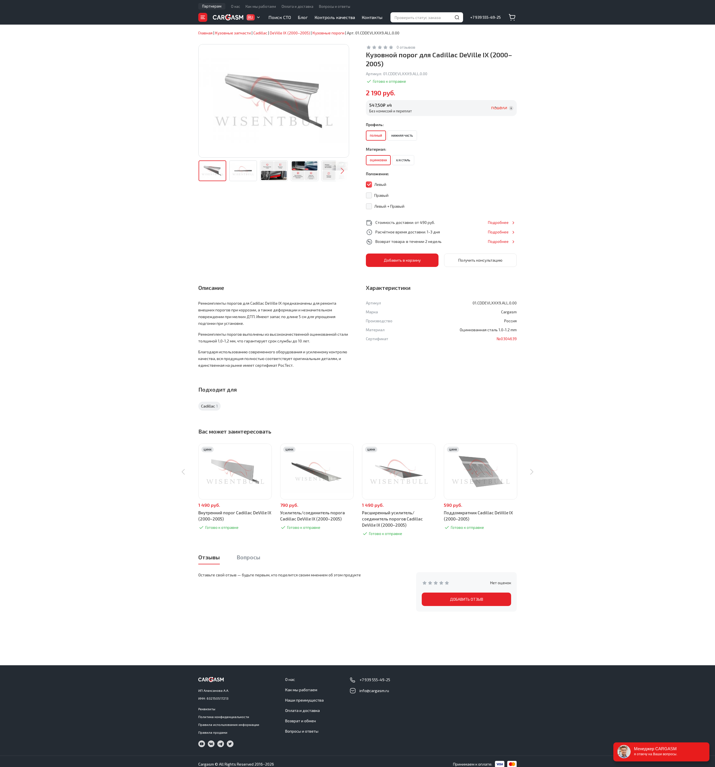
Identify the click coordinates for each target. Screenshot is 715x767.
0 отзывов (406, 47)
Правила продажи (212, 732)
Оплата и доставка (297, 6)
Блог (303, 17)
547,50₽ (380, 105)
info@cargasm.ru (374, 690)
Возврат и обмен (300, 720)
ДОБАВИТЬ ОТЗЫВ (466, 599)
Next (342, 171)
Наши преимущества (304, 700)
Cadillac (209, 406)
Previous (183, 472)
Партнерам (211, 6)
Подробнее (498, 222)
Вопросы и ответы (334, 6)
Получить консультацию (480, 260)
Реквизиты (206, 709)
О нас (235, 6)
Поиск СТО (279, 17)
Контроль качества (334, 17)
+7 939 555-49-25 (485, 17)
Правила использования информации (228, 724)
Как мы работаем (261, 6)
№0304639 (507, 338)
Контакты (372, 17)
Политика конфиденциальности (223, 717)
